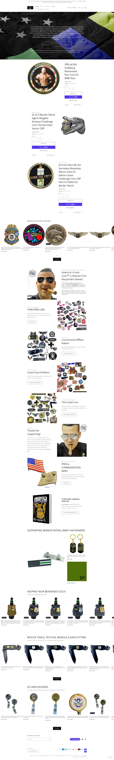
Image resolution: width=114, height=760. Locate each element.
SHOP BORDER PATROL (57, 46)
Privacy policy (77, 755)
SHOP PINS (66, 483)
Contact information (83, 756)
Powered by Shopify (64, 755)
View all (57, 259)
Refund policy (71, 755)
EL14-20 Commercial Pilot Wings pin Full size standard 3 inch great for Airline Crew (99, 248)
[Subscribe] (49, 739)
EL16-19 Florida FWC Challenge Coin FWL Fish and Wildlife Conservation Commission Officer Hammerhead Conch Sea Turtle (54, 248)
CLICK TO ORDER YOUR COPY (70, 512)
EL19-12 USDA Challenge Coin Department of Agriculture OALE (31, 248)
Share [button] (67, 104)
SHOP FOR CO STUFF (68, 353)
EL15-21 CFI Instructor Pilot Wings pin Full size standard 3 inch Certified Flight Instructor (78, 248)
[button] (79, 7)
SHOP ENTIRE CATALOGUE (57, 43)
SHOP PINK (32, 321)
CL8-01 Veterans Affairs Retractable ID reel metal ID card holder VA (33, 717)
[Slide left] (54, 255)
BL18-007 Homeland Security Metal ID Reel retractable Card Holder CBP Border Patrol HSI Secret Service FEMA (78, 717)
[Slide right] (59, 255)
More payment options (73, 100)
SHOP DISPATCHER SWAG (69, 414)
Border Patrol (70, 583)
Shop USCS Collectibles (34, 382)
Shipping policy (75, 756)
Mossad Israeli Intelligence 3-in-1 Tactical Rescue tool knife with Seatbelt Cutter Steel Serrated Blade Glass (33, 667)
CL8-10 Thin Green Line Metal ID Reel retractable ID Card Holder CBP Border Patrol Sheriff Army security (99, 717)
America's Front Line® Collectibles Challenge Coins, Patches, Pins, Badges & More (47, 755)
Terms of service (84, 755)
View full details (77, 104)
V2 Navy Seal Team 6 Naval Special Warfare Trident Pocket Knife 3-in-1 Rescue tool (11, 667)
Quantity (66, 86)
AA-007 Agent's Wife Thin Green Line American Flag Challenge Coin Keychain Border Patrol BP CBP (76, 556)
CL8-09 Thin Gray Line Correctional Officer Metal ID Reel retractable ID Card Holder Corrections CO (12, 717)
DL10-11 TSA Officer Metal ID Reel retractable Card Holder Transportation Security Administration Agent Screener (55, 717)
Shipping (66, 83)
